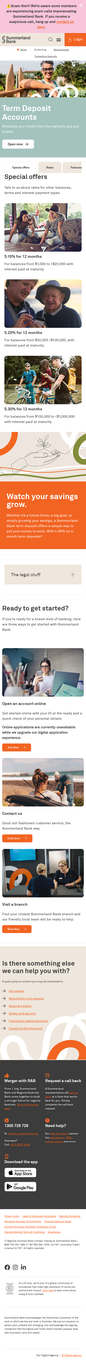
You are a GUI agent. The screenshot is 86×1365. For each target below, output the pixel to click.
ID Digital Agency (72, 1355)
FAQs (68, 1137)
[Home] (18, 49)
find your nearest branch (23, 1133)
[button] (50, 39)
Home (23, 49)
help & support (59, 1133)
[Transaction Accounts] (31, 56)
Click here (47, 1290)
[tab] (20, 167)
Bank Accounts (61, 49)
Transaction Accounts (46, 56)
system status (54, 1141)
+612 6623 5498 (20, 1144)
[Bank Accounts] (50, 49)
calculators (57, 1137)
